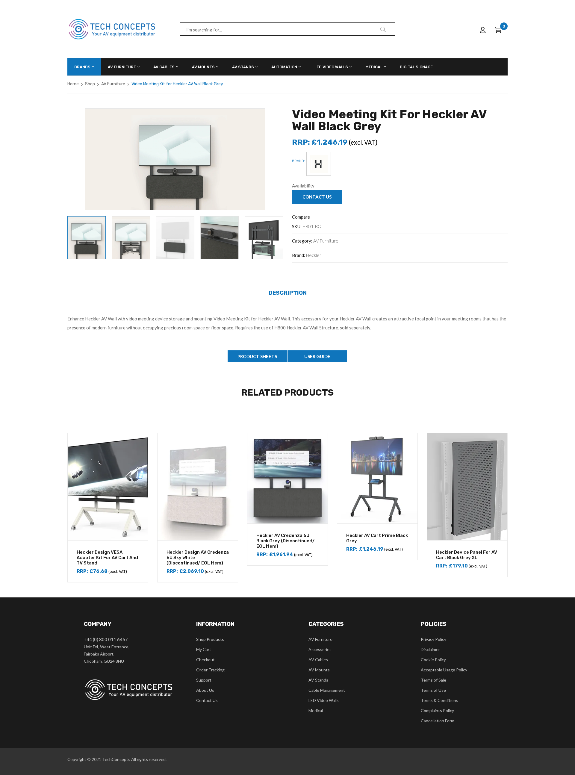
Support (203, 679)
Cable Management (326, 690)
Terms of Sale (433, 679)
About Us (205, 690)
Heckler (313, 255)
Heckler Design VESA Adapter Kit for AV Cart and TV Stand (107, 558)
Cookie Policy (433, 659)
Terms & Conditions (439, 700)
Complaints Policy (437, 710)
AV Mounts (319, 669)
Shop (90, 84)
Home (73, 84)
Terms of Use (433, 690)
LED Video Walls (323, 700)
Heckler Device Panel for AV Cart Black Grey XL (466, 555)
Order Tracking (210, 669)
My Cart (203, 649)
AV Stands (318, 679)
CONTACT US (317, 196)
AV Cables (318, 659)
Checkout (205, 659)
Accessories (320, 649)
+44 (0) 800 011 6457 (106, 639)
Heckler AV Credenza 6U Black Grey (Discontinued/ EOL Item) (285, 541)
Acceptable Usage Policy (444, 669)
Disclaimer (430, 649)
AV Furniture (113, 84)
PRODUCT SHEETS (257, 356)
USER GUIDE (317, 356)
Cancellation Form (437, 720)
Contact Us (207, 700)
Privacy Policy (433, 639)
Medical (315, 710)
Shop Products (210, 639)
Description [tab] (288, 292)
